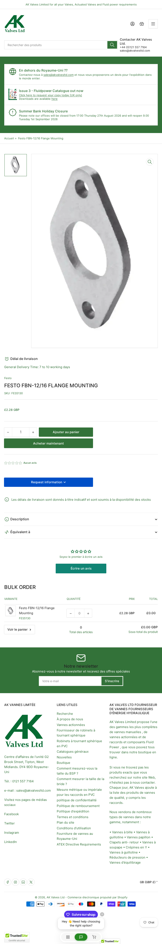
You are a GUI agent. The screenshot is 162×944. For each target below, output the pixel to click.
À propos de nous (70, 719)
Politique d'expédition (73, 811)
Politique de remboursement (78, 806)
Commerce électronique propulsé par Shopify (97, 897)
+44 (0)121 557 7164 (133, 47)
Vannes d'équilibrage (125, 862)
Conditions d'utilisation (74, 828)
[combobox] (61, 44)
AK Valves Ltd (56, 897)
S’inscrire (112, 681)
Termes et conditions (72, 817)
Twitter (9, 823)
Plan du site (65, 822)
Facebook (11, 814)
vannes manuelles (127, 732)
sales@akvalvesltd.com (135, 50)
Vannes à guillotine (123, 852)
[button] (13, 463)
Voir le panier (17, 629)
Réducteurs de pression (127, 857)
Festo (8, 378)
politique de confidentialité (77, 800)
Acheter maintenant (48, 443)
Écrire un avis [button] (81, 568)
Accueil (9, 138)
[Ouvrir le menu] (153, 23)
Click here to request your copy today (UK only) (50, 95)
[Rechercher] (112, 44)
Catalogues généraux (73, 752)
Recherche (65, 714)
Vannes (132, 837)
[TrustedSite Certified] (17, 937)
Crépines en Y (136, 847)
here (54, 98)
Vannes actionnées (71, 725)
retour (134, 842)
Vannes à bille (122, 832)
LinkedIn (10, 842)
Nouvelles (64, 757)
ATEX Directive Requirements (79, 844)
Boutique (63, 763)
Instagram (11, 833)
